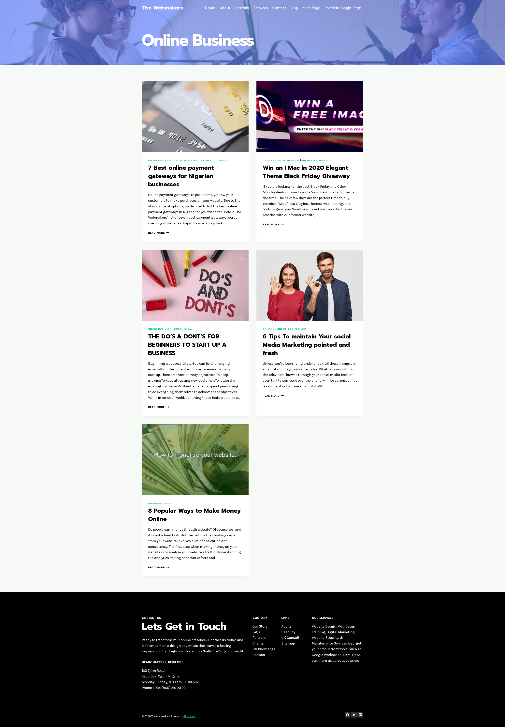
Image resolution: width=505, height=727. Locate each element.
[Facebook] (347, 715)
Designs (268, 160)
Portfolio (241, 8)
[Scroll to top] (496, 720)
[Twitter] (354, 715)
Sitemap (288, 643)
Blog (294, 8)
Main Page (311, 8)
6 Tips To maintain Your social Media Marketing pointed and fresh (307, 345)
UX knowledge (263, 649)
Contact (279, 8)
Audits (286, 626)
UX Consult (290, 637)
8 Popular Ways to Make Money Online (194, 515)
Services (260, 8)
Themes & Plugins (314, 160)
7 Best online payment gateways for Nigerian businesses (181, 176)
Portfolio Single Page (343, 8)
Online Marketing (186, 160)
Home (210, 8)
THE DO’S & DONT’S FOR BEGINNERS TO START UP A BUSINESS (187, 345)
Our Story (259, 626)
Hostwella (189, 716)
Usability (288, 632)
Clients (258, 643)
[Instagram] (360, 715)
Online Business (159, 160)
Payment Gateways (214, 160)
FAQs (256, 632)
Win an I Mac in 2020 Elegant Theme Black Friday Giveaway (306, 172)
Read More (158, 232)
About (224, 8)
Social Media (182, 328)
